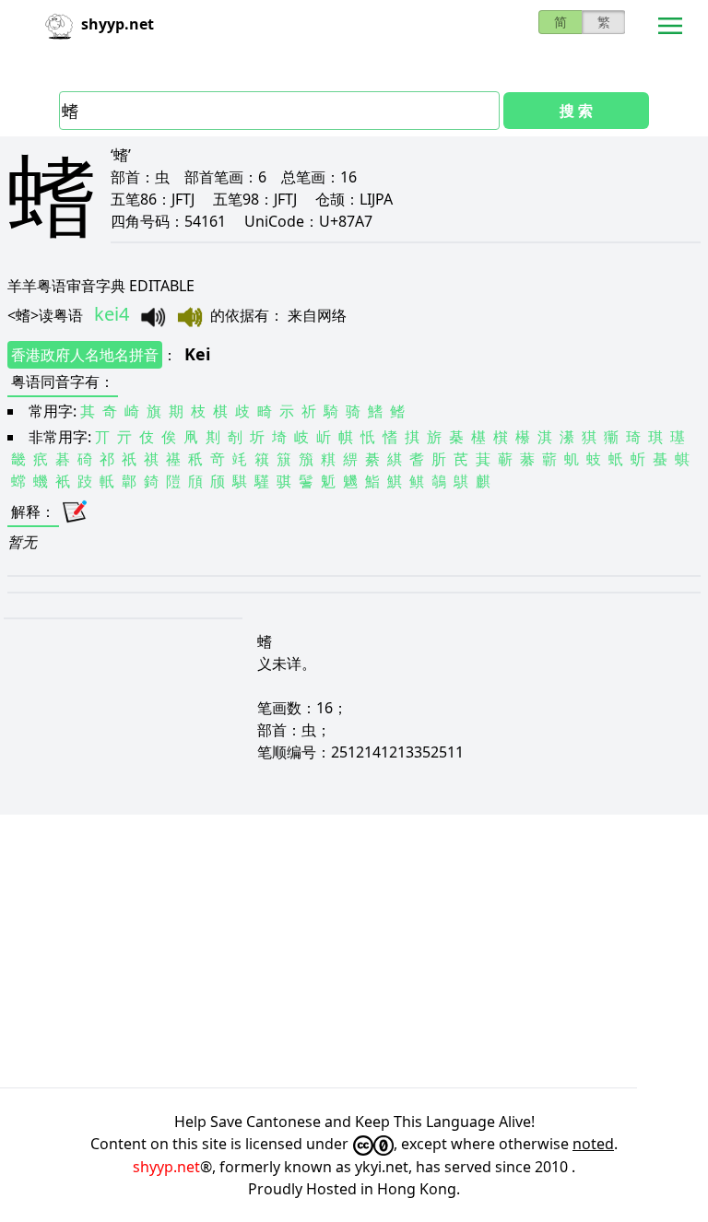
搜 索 (576, 110)
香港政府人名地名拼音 (85, 355)
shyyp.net (166, 1167)
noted (593, 1144)
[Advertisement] (354, 951)
